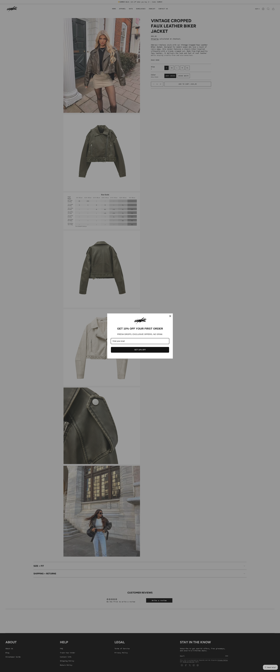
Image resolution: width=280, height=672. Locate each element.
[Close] (170, 316)
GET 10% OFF (140, 350)
